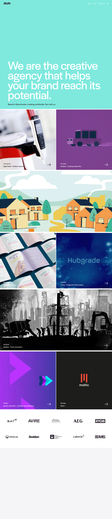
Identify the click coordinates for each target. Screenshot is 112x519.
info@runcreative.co (88, 501)
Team (94, 3)
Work (89, 3)
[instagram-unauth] (108, 3)
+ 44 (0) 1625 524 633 (89, 500)
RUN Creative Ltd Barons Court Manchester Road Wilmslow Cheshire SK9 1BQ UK (66, 505)
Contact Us (101, 3)
